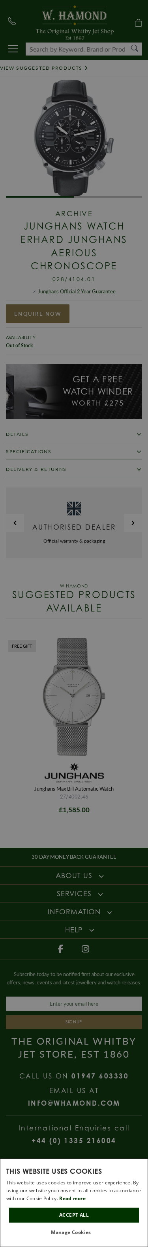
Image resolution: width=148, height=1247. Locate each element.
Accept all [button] (74, 1215)
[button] (74, 1233)
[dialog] (74, 1202)
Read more (72, 1198)
